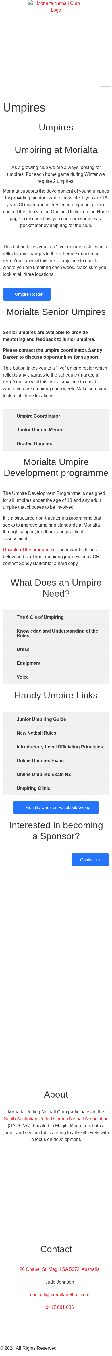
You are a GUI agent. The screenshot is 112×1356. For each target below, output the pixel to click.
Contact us (90, 859)
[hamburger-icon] (105, 88)
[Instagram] (56, 1332)
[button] (1, 94)
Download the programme (29, 549)
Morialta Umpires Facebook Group (57, 807)
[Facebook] (56, 1320)
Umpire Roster (29, 294)
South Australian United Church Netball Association (56, 1118)
